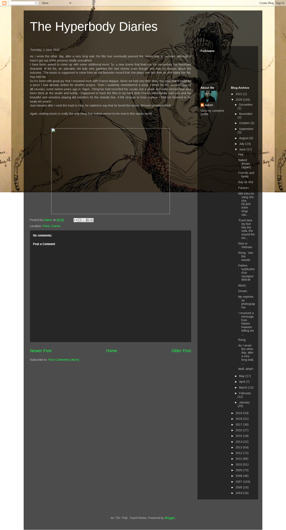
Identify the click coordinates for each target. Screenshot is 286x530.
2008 (239, 475)
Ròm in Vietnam (245, 245)
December (246, 104)
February (245, 393)
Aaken (209, 105)
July (242, 143)
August (244, 138)
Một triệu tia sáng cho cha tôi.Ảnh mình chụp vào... (246, 204)
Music (242, 285)
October (245, 123)
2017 (239, 424)
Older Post (181, 350)
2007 (239, 481)
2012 (239, 453)
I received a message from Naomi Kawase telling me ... (246, 323)
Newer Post (41, 350)
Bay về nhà (245, 182)
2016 (239, 430)
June (242, 149)
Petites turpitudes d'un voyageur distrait (246, 272)
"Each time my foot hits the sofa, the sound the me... (246, 229)
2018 (239, 418)
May (242, 376)
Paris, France (52, 226)
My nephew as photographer (246, 302)
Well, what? (246, 369)
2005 (239, 487)
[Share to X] (83, 220)
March (243, 387)
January (244, 402)
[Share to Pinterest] (91, 220)
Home (111, 350)
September (246, 129)
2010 (239, 464)
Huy (240, 154)
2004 (239, 493)
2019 (239, 413)
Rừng (242, 339)
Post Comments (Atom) (63, 359)
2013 (239, 447)
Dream (242, 291)
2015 (239, 436)
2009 (239, 470)
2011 (239, 458)
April (242, 381)
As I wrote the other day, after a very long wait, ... (246, 354)
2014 (239, 441)
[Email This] (75, 220)
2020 (239, 99)
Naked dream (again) (244, 163)
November (246, 113)
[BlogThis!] (79, 220)
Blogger (170, 518)
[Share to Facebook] (87, 220)
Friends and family (246, 174)
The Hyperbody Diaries (94, 26)
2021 (239, 94)
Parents (243, 188)
